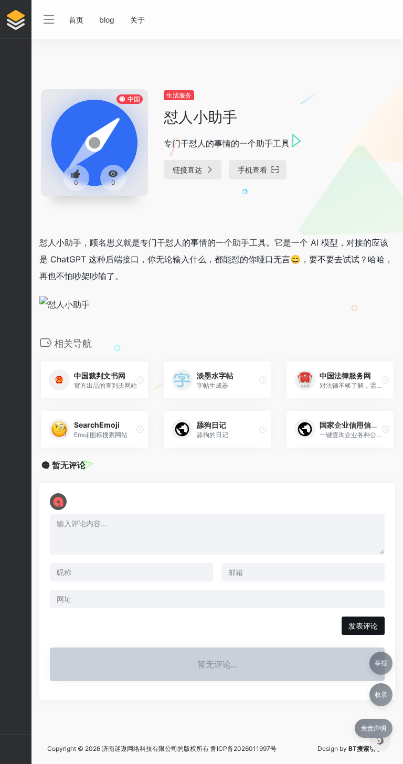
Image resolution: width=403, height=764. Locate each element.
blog (106, 19)
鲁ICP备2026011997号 (243, 748)
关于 (137, 19)
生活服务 (179, 95)
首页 (76, 19)
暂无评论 (69, 465)
